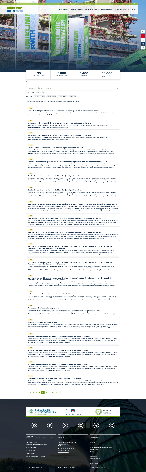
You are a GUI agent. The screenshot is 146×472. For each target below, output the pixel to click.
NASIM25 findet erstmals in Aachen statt (43, 322)
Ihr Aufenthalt (63, 9)
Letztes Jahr (72, 96)
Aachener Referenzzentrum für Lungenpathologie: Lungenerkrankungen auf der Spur (59, 336)
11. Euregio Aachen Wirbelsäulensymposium (44, 308)
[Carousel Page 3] (1, 35)
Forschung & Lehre (90, 9)
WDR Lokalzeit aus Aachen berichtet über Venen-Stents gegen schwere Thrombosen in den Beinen (64, 218)
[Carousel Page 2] (1, 34)
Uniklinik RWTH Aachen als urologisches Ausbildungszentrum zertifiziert (54, 379)
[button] (28, 411)
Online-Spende (30, 453)
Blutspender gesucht (34, 467)
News (43, 93)
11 (39, 392)
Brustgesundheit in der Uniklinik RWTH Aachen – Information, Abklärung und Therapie (59, 123)
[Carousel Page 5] (1, 38)
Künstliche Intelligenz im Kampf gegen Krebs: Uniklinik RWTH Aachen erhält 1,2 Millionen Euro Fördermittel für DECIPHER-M (72, 204)
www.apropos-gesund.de (67, 467)
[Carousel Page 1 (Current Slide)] (1, 33)
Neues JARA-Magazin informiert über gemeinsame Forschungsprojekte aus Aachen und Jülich (63, 111)
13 (46, 392)
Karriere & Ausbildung (121, 9)
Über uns (133, 9)
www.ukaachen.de (63, 452)
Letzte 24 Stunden (39, 96)
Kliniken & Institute (76, 9)
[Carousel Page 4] (1, 37)
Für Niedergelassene (105, 9)
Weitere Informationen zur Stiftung (35, 456)
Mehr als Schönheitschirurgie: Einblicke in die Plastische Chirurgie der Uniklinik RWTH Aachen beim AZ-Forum (68, 162)
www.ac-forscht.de (98, 467)
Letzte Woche (51, 96)
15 (53, 392)
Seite (37, 93)
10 (36, 392)
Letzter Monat (62, 96)
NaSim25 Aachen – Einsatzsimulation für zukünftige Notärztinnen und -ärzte (56, 148)
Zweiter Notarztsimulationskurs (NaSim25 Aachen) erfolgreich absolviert (55, 176)
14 (49, 392)
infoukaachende (63, 450)
